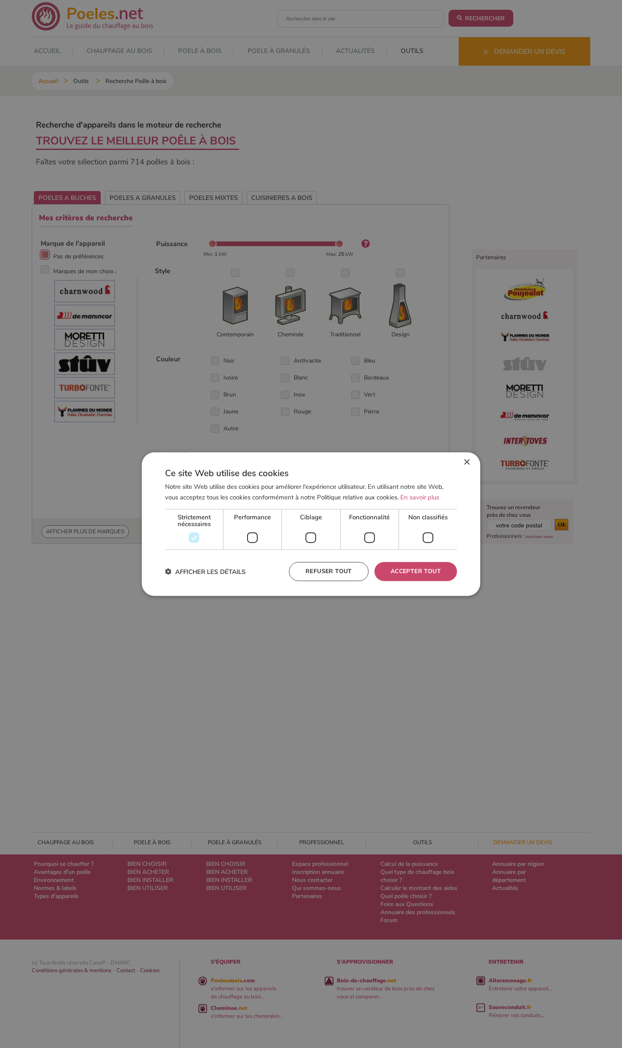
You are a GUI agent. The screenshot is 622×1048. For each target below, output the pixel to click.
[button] (205, 571)
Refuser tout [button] (328, 571)
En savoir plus (419, 497)
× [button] (466, 462)
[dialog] (311, 524)
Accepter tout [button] (416, 571)
